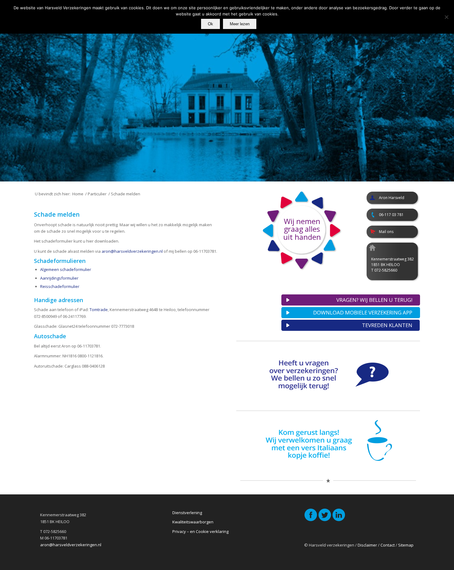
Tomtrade (99, 309)
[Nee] (446, 17)
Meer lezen (240, 24)
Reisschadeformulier (59, 286)
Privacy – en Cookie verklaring (200, 531)
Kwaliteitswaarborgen (192, 522)
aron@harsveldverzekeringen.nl (132, 251)
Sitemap (406, 545)
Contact (387, 545)
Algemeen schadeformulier (65, 269)
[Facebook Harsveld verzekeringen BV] (310, 520)
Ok (210, 24)
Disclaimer (367, 545)
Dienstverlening (187, 512)
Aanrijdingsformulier (59, 278)
